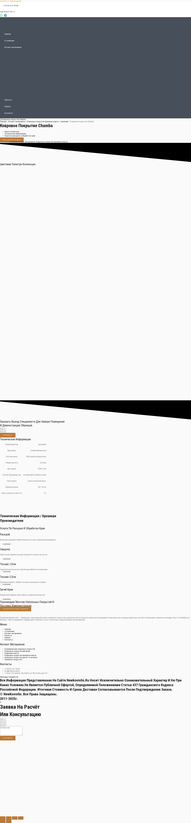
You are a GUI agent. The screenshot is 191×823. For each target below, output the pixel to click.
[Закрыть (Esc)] (20, 818)
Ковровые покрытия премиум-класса (43, 121)
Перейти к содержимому (10, 1)
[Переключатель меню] (61, 52)
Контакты (8, 113)
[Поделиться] (14, 818)
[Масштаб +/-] (3, 818)
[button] (9, 5)
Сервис (7, 106)
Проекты (8, 100)
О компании (9, 41)
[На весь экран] (8, 818)
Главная (7, 34)
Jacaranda (64, 121)
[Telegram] (5, 16)
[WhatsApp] (1, 16)
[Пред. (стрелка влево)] (3, 821)
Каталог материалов (12, 47)
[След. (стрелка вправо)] (8, 821)
